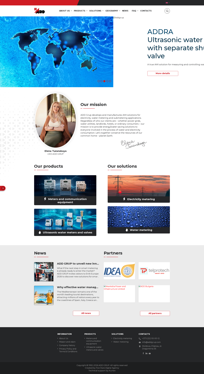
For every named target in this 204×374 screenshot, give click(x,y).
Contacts (146, 11)
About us (64, 11)
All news (86, 313)
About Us (63, 338)
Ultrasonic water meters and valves (94, 348)
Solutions (95, 11)
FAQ (134, 11)
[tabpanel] (102, 51)
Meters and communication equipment (93, 341)
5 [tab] (110, 81)
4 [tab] (107, 81)
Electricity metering (122, 338)
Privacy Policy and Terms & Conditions (68, 350)
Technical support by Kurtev (102, 371)
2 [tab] (101, 81)
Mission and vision (67, 342)
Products (79, 11)
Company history (67, 345)
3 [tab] (104, 81)
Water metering (121, 342)
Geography (111, 11)
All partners (155, 313)
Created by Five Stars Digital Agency (102, 368)
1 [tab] (99, 81)
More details (49, 73)
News (125, 11)
